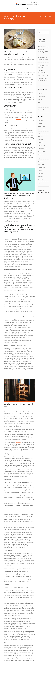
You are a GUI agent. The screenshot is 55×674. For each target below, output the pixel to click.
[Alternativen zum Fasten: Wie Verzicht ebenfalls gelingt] (19, 39)
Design (40, 99)
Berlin (40, 93)
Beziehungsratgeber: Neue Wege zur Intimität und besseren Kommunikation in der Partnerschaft (43, 49)
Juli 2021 (41, 173)
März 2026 (41, 120)
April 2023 (41, 142)
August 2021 (42, 170)
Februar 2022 (42, 167)
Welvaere (18, 119)
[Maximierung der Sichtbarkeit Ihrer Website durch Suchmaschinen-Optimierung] (19, 180)
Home (41, 16)
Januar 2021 (42, 183)
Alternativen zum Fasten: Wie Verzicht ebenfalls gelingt (16, 53)
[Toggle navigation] (27, 8)
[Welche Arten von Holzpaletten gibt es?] (19, 390)
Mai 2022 (41, 161)
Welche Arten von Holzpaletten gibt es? (19, 405)
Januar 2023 (42, 145)
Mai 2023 (41, 139)
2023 (45, 16)
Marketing (41, 109)
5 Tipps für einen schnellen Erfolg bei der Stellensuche (43, 65)
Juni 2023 (41, 136)
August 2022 (42, 151)
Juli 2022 (41, 154)
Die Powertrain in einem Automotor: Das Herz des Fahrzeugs (43, 80)
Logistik (41, 106)
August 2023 (42, 129)
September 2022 (43, 148)
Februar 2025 (42, 123)
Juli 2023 (41, 133)
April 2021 (41, 179)
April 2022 (41, 164)
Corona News (42, 96)
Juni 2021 (41, 176)
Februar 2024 (42, 126)
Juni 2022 (41, 158)
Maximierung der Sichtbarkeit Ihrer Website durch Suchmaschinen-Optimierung (19, 195)
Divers (40, 102)
